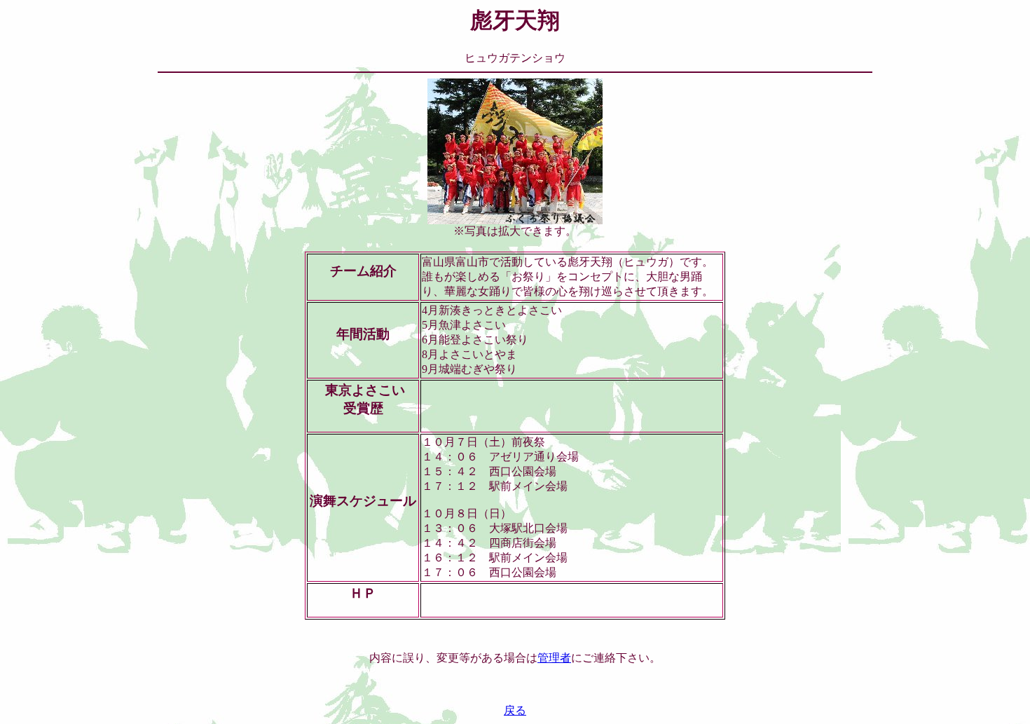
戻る (515, 710)
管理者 (554, 658)
